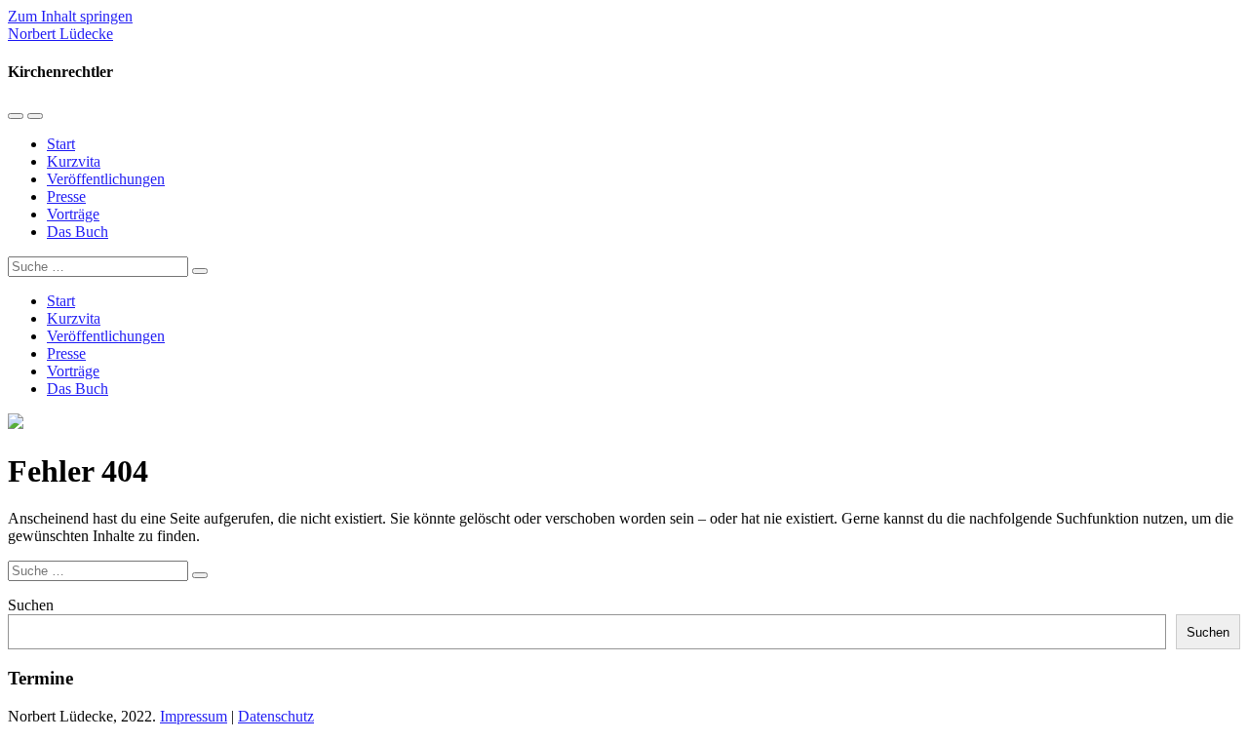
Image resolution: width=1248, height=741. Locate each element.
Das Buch (77, 231)
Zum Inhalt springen (70, 16)
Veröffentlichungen (106, 179)
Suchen (31, 605)
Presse (66, 196)
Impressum (193, 716)
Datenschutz (276, 716)
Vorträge (73, 214)
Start (61, 144)
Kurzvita (73, 161)
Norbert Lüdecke (60, 33)
